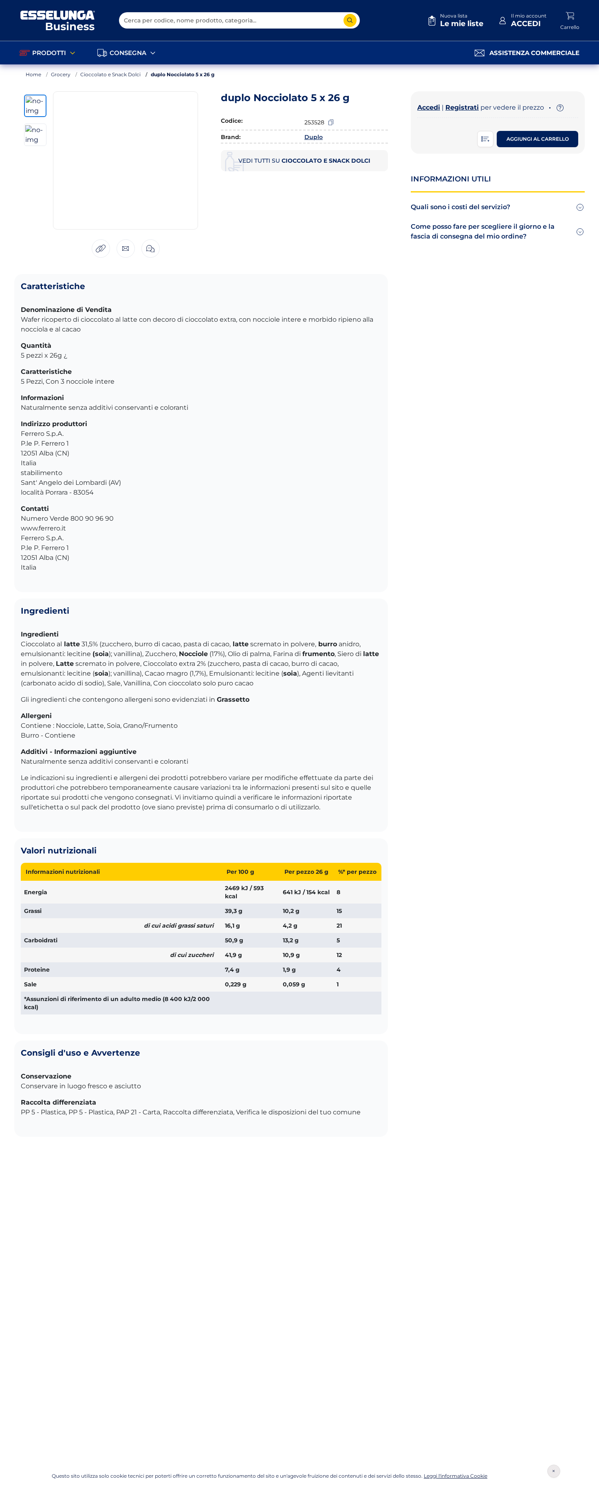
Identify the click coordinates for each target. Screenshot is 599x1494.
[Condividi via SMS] (150, 248)
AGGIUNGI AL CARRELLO (538, 139)
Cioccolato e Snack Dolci (110, 74)
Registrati (462, 107)
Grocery (60, 74)
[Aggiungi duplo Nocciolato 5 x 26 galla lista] (485, 139)
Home (33, 74)
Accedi (428, 107)
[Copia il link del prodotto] (101, 248)
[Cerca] (350, 20)
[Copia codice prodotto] (331, 122)
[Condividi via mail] (126, 248)
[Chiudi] (553, 1471)
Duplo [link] (313, 137)
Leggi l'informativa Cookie (455, 1476)
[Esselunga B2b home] (58, 20)
